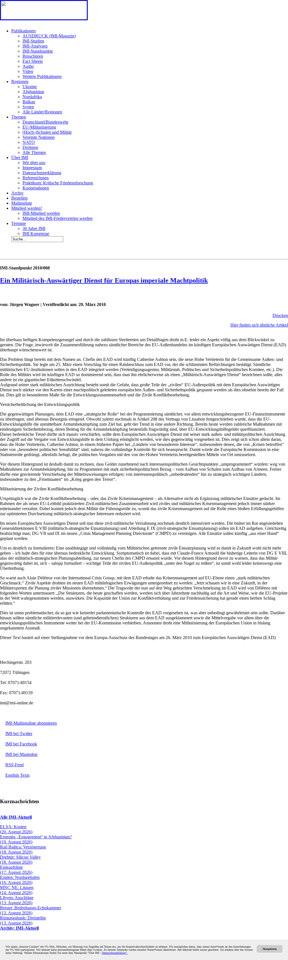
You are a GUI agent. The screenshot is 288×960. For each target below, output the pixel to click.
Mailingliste (21, 203)
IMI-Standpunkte (37, 51)
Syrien (28, 106)
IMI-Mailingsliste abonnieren (31, 723)
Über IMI (19, 157)
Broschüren (32, 56)
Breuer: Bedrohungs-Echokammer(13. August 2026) (30, 910)
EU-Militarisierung (39, 127)
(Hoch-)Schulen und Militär (47, 132)
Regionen (19, 81)
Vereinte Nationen (38, 137)
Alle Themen (34, 152)
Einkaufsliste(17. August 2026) (16, 870)
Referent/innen (35, 177)
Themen (18, 117)
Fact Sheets (32, 61)
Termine (18, 223)
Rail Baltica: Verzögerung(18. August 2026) (23, 849)
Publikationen (23, 30)
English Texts (17, 775)
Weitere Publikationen (42, 76)
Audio (28, 66)
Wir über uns (33, 162)
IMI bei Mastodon (21, 754)
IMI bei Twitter (18, 733)
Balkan (28, 101)
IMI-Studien (33, 41)
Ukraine (29, 86)
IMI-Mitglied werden (41, 213)
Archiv (17, 193)
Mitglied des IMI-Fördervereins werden (57, 218)
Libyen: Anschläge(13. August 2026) (16, 900)
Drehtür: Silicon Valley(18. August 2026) (20, 860)
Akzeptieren (269, 948)
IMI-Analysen (35, 46)
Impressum (32, 167)
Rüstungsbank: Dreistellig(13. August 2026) (23, 920)
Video (27, 71)
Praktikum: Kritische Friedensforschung (57, 182)
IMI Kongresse (35, 233)
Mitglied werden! (26, 208)
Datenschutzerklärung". (115, 952)
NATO (28, 142)
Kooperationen (35, 188)
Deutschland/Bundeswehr (45, 122)
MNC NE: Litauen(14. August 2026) (16, 890)
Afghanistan (33, 91)
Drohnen (30, 147)
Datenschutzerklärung (41, 172)
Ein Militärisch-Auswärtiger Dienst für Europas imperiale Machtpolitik (104, 280)
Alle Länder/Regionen (42, 112)
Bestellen (19, 198)
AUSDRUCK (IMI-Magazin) (49, 36)
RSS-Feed (14, 764)
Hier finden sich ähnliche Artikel (259, 325)
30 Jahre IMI (33, 228)
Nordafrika (32, 96)
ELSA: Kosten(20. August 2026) (16, 829)
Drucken (280, 315)
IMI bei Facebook (21, 744)
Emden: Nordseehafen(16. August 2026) (20, 880)
